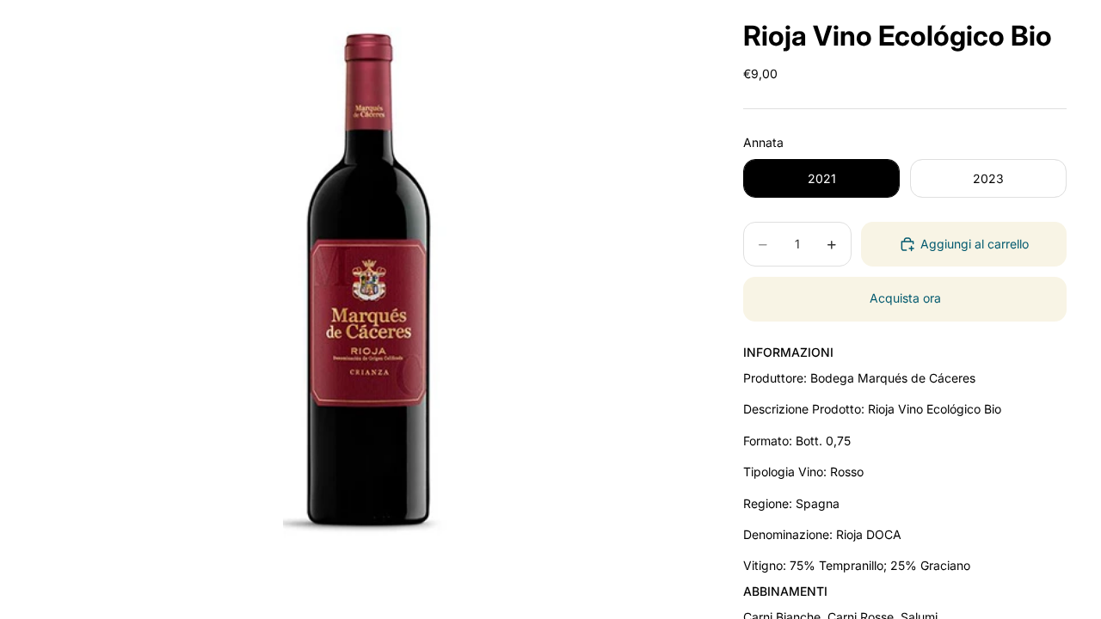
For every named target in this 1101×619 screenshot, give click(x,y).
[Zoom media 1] (368, 283)
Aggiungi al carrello (974, 243)
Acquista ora (905, 298)
